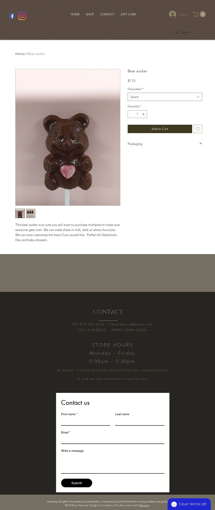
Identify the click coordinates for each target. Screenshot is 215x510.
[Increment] (143, 114)
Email (65, 432)
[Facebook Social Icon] (11, 16)
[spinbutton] (137, 114)
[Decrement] (131, 114)
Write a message (72, 450)
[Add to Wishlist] (198, 129)
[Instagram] (22, 16)
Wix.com (144, 505)
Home (20, 54)
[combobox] (165, 97)
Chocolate (135, 89)
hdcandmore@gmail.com (131, 324)
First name (69, 414)
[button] (199, 14)
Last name (122, 414)
